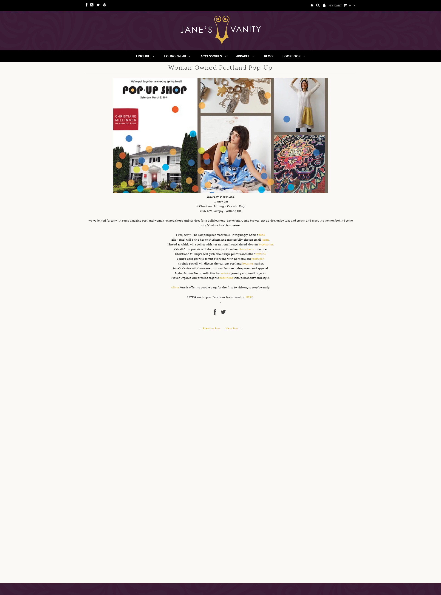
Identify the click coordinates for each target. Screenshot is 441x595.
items (265, 239)
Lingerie (143, 56)
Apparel (243, 56)
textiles (260, 254)
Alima (175, 287)
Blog (268, 56)
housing (247, 263)
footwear (258, 258)
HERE (249, 297)
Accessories (211, 56)
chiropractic (247, 249)
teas (262, 234)
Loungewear (175, 56)
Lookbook (292, 56)
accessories (266, 244)
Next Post (232, 328)
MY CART (340, 5)
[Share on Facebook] (215, 313)
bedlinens (226, 277)
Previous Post (211, 328)
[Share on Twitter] (223, 313)
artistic (226, 273)
